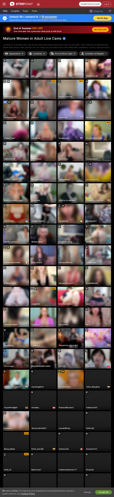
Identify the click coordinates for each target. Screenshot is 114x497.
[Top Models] (38, 4)
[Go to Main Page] (21, 4)
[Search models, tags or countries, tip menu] (110, 11)
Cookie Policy (28, 494)
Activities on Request (94, 54)
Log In (106, 4)
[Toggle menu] (4, 4)
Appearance (14, 54)
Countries (37, 54)
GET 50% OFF (100, 30)
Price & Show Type (63, 54)
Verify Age (102, 18)
